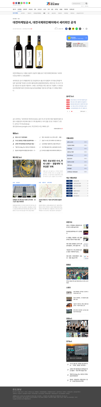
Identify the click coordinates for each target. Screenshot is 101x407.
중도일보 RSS (70, 391)
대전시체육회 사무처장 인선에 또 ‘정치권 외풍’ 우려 (80, 292)
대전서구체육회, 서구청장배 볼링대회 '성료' (80, 298)
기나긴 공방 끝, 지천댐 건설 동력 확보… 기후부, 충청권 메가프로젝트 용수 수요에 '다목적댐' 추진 (25, 140)
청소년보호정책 (62, 393)
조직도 (26, 391)
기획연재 (66, 9)
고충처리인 (15, 393)
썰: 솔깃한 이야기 (80, 13)
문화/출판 (69, 168)
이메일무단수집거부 (51, 391)
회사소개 (14, 391)
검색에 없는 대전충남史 (72, 172)
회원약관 (36, 391)
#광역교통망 (49, 182)
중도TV (14, 9)
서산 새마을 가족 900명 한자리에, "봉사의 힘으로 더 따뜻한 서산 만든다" (79, 108)
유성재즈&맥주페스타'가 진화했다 (74, 232)
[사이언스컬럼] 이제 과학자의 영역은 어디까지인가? (52, 150)
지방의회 (60, 13)
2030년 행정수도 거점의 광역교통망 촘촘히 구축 (50, 200)
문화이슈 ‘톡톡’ (70, 152)
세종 (48, 13)
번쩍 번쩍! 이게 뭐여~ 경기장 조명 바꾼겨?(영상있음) (80, 310)
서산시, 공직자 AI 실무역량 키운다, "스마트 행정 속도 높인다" (79, 104)
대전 (44, 13)
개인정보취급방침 (43, 391)
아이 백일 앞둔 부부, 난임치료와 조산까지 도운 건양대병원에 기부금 (52, 147)
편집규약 (20, 393)
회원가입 (86, 6)
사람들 (60, 9)
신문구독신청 (59, 391)
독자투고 (64, 391)
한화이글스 (69, 165)
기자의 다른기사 (58, 128)
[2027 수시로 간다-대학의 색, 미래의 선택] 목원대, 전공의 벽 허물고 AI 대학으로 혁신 (52, 140)
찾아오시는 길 (31, 391)
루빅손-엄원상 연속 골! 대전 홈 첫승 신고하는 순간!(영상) (77, 282)
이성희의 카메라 (70, 145)
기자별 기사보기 (20, 391)
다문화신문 (71, 9)
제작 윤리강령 (34, 393)
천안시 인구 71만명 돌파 (21, 137)
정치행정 (19, 9)
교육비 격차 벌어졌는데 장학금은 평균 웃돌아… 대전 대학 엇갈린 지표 (25, 144)
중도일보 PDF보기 (77, 391)
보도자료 (23, 13)
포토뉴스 (69, 318)
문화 (35, 9)
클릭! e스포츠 (70, 142)
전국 (49, 9)
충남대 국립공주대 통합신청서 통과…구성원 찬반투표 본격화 (25, 150)
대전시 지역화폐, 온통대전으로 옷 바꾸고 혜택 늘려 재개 (74, 226)
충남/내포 (54, 13)
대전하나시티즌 (70, 162)
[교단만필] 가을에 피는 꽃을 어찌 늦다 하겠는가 (52, 144)
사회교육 (30, 9)
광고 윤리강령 (41, 393)
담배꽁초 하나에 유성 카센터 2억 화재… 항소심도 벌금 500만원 (24, 200)
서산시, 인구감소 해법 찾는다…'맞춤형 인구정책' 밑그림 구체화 (79, 106)
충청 (52, 9)
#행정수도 (44, 182)
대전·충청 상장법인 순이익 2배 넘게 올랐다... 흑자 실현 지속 (74, 244)
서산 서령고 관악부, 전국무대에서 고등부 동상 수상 (79, 99)
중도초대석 (69, 158)
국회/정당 (66, 13)
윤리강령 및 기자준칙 (27, 393)
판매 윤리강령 (47, 393)
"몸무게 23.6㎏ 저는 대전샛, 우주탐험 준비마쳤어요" (25, 147)
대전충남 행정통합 (37, 13)
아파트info (69, 148)
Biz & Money (70, 155)
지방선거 (29, 13)
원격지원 (67, 393)
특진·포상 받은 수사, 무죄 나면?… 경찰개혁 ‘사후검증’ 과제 (52, 137)
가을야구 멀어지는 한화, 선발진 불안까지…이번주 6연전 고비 (80, 304)
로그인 (82, 6)
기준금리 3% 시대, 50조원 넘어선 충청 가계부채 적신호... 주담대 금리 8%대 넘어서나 (74, 250)
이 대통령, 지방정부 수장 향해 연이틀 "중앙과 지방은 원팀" (74, 238)
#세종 (40, 182)
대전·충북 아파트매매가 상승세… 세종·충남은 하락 (74, 257)
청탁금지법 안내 (55, 393)
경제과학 (25, 9)
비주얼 (56, 9)
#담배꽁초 (18, 182)
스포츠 (44, 9)
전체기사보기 (82, 111)
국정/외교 (72, 13)
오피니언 (39, 9)
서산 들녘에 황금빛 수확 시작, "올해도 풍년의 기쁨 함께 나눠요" (79, 101)
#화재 (14, 182)
